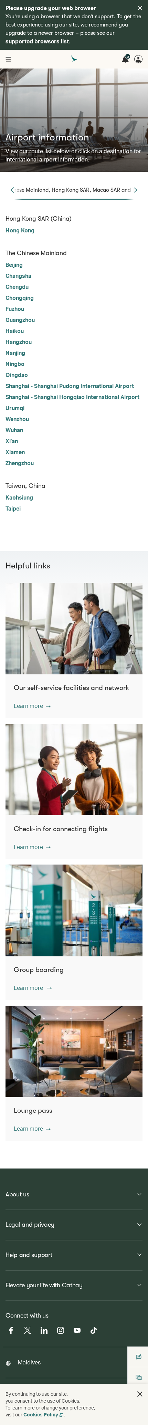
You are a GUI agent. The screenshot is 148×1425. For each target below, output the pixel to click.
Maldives (29, 1362)
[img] (140, 8)
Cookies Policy (40, 1414)
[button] (32, 706)
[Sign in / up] (138, 59)
